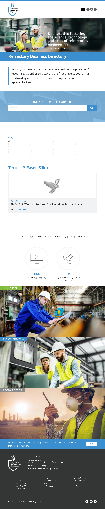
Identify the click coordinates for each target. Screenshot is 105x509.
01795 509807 (21, 209)
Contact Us (80, 486)
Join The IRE (21, 486)
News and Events (50, 483)
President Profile (21, 483)
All (9, 141)
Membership (51, 478)
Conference (80, 481)
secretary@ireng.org (36, 277)
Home (21, 478)
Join (91, 444)
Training (80, 483)
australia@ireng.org (50, 469)
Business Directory (80, 478)
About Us (21, 481)
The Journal (50, 486)
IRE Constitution (50, 481)
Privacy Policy (21, 489)
